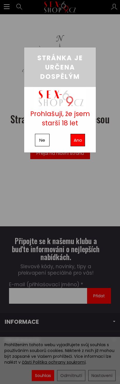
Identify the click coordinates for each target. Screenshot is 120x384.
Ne (42, 140)
